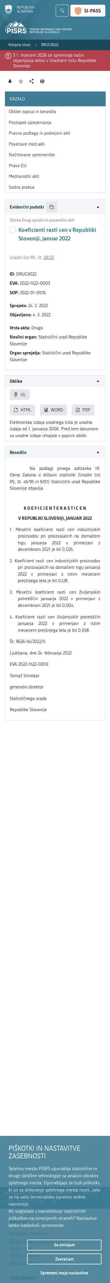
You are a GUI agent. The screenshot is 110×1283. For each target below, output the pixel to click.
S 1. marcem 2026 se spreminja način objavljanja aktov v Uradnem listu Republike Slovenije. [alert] (55, 61)
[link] (19, 45)
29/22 (49, 257)
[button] (55, 207)
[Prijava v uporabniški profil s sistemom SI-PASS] (87, 11)
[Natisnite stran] (42, 81)
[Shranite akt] (21, 81)
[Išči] (62, 11)
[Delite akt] (31, 81)
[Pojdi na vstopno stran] (19, 12)
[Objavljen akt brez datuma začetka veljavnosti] (13, 230)
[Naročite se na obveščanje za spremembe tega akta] (10, 81)
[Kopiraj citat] (51, 206)
